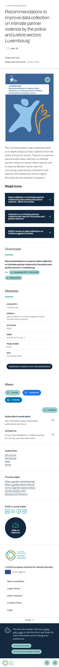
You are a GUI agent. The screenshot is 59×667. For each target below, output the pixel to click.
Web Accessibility (15, 581)
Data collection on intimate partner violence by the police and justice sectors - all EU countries (26, 199)
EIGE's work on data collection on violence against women (25, 232)
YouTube (13, 511)
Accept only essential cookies (26, 651)
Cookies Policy (14, 603)
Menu (55, 662)
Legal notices (13, 588)
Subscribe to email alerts (17, 416)
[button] (12, 392)
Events (8, 464)
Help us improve (15, 531)
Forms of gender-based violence (20, 487)
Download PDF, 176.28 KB (26, 272)
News (7, 461)
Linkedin (7, 511)
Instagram (24, 511)
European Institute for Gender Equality (8, 663)
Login (10, 610)
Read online (15, 278)
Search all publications (16, 6)
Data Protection (15, 596)
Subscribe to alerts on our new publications (29, 366)
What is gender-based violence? (20, 484)
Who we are (10, 455)
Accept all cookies (21, 646)
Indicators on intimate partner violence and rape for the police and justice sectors (26, 216)
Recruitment (10, 458)
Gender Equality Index (15, 490)
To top (28, 620)
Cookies (51, 410)
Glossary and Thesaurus (16, 494)
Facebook (18, 511)
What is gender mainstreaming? (20, 481)
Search (47, 662)
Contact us (10, 431)
